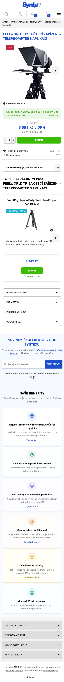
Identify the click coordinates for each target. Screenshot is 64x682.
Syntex (5, 21)
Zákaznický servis (15, 625)
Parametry (12, 302)
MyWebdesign (50, 670)
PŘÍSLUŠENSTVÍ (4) (16, 312)
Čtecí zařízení (51, 21)
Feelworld (6, 24)
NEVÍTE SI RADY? (13, 654)
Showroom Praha (16, 645)
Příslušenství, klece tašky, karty (26, 21)
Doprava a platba (15, 635)
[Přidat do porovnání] (51, 230)
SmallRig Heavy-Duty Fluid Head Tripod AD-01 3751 (32, 201)
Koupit (39, 140)
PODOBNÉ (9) (13, 321)
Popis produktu (16, 292)
